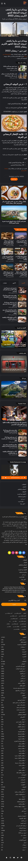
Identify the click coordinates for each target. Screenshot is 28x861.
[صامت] (6, 477)
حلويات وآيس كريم (20, 721)
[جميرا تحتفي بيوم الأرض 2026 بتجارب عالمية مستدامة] (22, 68)
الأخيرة (23, 283)
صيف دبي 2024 (22, 833)
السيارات (23, 782)
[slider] (15, 477)
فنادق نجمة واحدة (21, 709)
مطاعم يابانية (22, 765)
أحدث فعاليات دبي (8, 613)
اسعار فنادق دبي (23, 618)
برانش (23, 719)
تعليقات (5, 283)
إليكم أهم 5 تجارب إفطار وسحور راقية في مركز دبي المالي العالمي (21, 273)
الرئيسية (24, 651)
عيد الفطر (22, 680)
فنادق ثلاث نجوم (21, 705)
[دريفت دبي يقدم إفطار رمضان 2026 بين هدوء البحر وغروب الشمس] (7, 267)
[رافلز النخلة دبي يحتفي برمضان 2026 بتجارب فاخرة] (21, 235)
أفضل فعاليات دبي (22, 615)
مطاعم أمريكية (21, 734)
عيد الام (23, 676)
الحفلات (23, 664)
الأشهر (14, 283)
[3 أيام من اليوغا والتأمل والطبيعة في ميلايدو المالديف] (22, 319)
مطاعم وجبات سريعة (20, 763)
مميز (25, 842)
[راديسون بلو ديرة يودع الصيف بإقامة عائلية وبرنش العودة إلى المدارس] (22, 290)
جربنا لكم (24, 811)
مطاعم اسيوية (21, 738)
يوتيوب (23, 649)
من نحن (23, 499)
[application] (14, 472)
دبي (9, 621)
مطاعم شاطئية (21, 746)
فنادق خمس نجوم (21, 707)
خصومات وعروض (22, 816)
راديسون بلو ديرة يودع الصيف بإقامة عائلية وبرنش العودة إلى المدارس (10, 289)
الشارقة (24, 654)
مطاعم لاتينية (22, 753)
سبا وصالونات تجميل (20, 794)
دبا (24, 659)
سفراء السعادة (22, 828)
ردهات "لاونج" (21, 724)
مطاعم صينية (22, 750)
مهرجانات (22, 693)
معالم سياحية (22, 804)
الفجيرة (24, 656)
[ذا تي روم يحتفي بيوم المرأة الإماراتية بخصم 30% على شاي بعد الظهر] (22, 304)
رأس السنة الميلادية (20, 668)
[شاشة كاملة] (3, 477)
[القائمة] (2, 4)
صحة (23, 849)
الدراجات (23, 779)
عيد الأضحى (22, 671)
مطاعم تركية (22, 743)
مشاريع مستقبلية (22, 496)
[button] (14, 472)
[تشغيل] (25, 477)
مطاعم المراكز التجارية (19, 741)
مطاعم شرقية (21, 748)
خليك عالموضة (22, 818)
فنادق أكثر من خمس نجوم (19, 702)
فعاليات (8, 623)
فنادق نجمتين (22, 712)
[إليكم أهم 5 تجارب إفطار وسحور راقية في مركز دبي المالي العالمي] (21, 267)
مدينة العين (22, 639)
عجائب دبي (23, 835)
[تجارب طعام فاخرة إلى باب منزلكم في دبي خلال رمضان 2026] (22, 76)
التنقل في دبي (21, 777)
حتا (25, 813)
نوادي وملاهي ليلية (20, 772)
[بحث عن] (4, 4)
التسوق (23, 789)
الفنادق (24, 486)
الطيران (23, 784)
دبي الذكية (23, 820)
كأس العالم (22, 685)
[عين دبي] (25, 3)
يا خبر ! (24, 847)
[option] (14, 339)
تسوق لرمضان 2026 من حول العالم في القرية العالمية (21, 258)
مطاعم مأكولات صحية (20, 758)
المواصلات (23, 775)
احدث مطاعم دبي (13, 615)
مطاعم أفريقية (21, 731)
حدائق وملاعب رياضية (20, 792)
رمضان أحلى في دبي (21, 825)
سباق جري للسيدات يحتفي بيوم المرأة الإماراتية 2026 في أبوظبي (10, 311)
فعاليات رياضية (21, 683)
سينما (23, 796)
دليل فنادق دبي (23, 623)
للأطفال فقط (22, 799)
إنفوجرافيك (23, 642)
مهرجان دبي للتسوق (20, 690)
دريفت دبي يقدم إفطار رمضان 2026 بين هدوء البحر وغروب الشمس (8, 273)
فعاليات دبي (23, 626)
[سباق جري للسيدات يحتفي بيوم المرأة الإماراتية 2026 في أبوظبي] (22, 312)
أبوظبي (24, 613)
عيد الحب (23, 678)
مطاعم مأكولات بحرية (20, 755)
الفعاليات (24, 484)
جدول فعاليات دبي (22, 621)
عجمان (24, 837)
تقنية (25, 808)
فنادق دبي (9, 626)
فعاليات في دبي (16, 626)
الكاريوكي (22, 717)
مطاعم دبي (24, 629)
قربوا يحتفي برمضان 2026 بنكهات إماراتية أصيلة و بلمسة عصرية (8, 242)
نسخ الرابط (14, 179)
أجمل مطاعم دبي (17, 613)
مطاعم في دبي (16, 629)
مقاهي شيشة (22, 770)
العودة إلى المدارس (20, 666)
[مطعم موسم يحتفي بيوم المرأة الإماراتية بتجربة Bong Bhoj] (22, 298)
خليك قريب (20, 501)
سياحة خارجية (23, 830)
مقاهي (23, 767)
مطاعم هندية (22, 760)
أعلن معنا (22, 503)
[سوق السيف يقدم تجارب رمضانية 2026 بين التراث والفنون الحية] (7, 251)
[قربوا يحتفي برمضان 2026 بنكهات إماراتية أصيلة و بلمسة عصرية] (7, 235)
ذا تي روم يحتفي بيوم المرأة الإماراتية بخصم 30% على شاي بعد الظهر (10, 304)
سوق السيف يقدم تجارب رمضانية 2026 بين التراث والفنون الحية (7, 258)
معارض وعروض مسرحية (19, 688)
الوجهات (24, 491)
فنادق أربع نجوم (21, 700)
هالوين (23, 695)
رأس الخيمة (23, 823)
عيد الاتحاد (22, 673)
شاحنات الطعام (21, 726)
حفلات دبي (15, 621)
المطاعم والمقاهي (22, 489)
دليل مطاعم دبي (15, 623)
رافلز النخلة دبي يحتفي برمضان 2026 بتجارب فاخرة (21, 242)
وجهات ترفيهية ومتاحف (19, 806)
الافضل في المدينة (21, 494)
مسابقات (23, 647)
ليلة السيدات (22, 729)
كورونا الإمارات (22, 840)
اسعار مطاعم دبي (14, 618)
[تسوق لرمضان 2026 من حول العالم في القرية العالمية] (21, 251)
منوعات (24, 845)
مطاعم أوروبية (21, 736)
